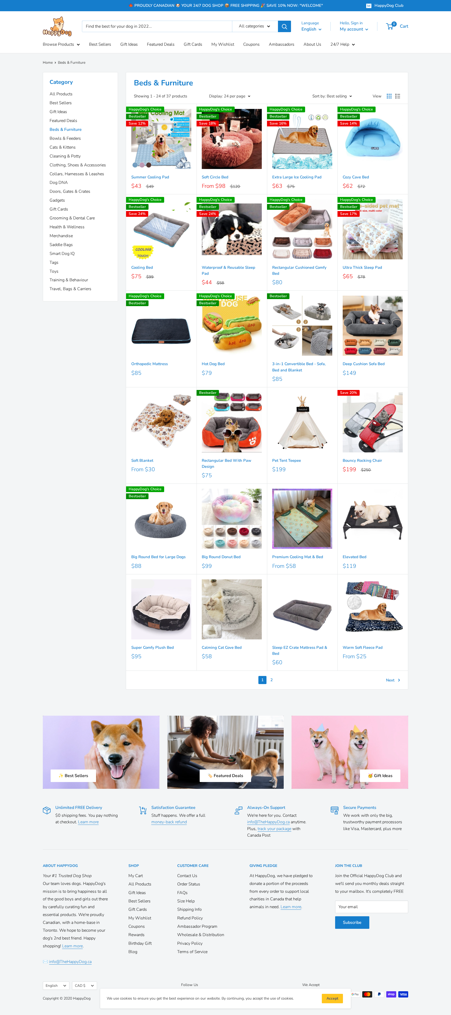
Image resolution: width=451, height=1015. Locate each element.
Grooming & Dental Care (72, 218)
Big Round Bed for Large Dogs (158, 556)
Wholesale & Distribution (200, 935)
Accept (332, 998)
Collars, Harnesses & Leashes (77, 174)
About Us (312, 44)
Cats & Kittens (63, 147)
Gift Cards (193, 44)
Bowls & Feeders (65, 138)
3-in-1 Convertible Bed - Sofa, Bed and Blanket (299, 366)
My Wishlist (222, 44)
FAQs (182, 893)
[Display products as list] (397, 96)
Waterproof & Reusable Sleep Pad (228, 270)
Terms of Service (192, 952)
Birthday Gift (140, 943)
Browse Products (58, 44)
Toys (54, 271)
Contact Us (187, 876)
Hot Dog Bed (213, 363)
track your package (274, 829)
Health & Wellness (67, 227)
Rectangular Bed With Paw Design (226, 463)
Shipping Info (189, 909)
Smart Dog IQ (62, 253)
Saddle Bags (61, 245)
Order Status (188, 884)
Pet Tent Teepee (286, 460)
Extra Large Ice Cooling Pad (297, 177)
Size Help (186, 901)
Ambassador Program (197, 926)
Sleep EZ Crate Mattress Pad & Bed (299, 650)
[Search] (284, 26)
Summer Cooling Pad (150, 177)
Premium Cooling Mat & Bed (297, 556)
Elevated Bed (354, 556)
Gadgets (57, 200)
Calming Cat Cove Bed (222, 647)
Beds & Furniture (66, 129)
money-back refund (169, 822)
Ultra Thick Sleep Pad (362, 267)
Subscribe (352, 922)
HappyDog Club (389, 5)
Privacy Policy (190, 943)
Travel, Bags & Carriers (70, 289)
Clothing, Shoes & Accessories (78, 165)
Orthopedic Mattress (149, 363)
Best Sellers (100, 44)
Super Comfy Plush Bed (152, 647)
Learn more (88, 822)
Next (390, 680)
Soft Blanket (142, 460)
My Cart (135, 876)
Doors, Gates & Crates (70, 191)
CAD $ (80, 985)
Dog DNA (59, 182)
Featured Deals (161, 44)
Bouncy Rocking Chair (362, 460)
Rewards (136, 935)
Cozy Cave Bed (356, 177)
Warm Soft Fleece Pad (363, 647)
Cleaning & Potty (65, 156)
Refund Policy (190, 918)
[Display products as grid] (389, 96)
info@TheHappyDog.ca (268, 822)
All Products (61, 94)
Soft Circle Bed (215, 177)
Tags (54, 262)
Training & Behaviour (69, 280)
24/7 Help (339, 44)
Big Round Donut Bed (221, 556)
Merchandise (61, 236)
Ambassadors (281, 44)
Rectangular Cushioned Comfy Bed (299, 270)
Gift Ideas (129, 44)
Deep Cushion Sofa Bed (364, 363)
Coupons (251, 44)
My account (352, 29)
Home (48, 62)
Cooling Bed (142, 267)
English (52, 985)
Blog (132, 952)
